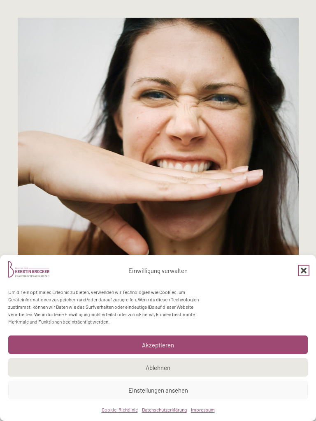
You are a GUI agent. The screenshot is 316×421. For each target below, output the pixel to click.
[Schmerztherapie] (158, 158)
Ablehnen (158, 367)
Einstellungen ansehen (158, 390)
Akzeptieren (158, 345)
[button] (304, 270)
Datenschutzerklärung (164, 409)
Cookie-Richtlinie (120, 409)
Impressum (203, 409)
